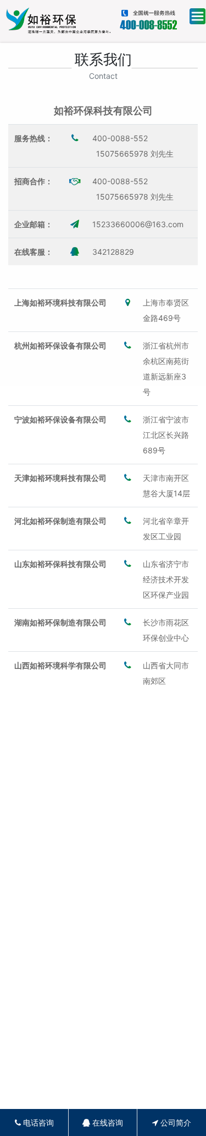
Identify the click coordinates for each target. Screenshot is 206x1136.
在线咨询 (106, 1122)
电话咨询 (37, 1122)
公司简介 (174, 1122)
